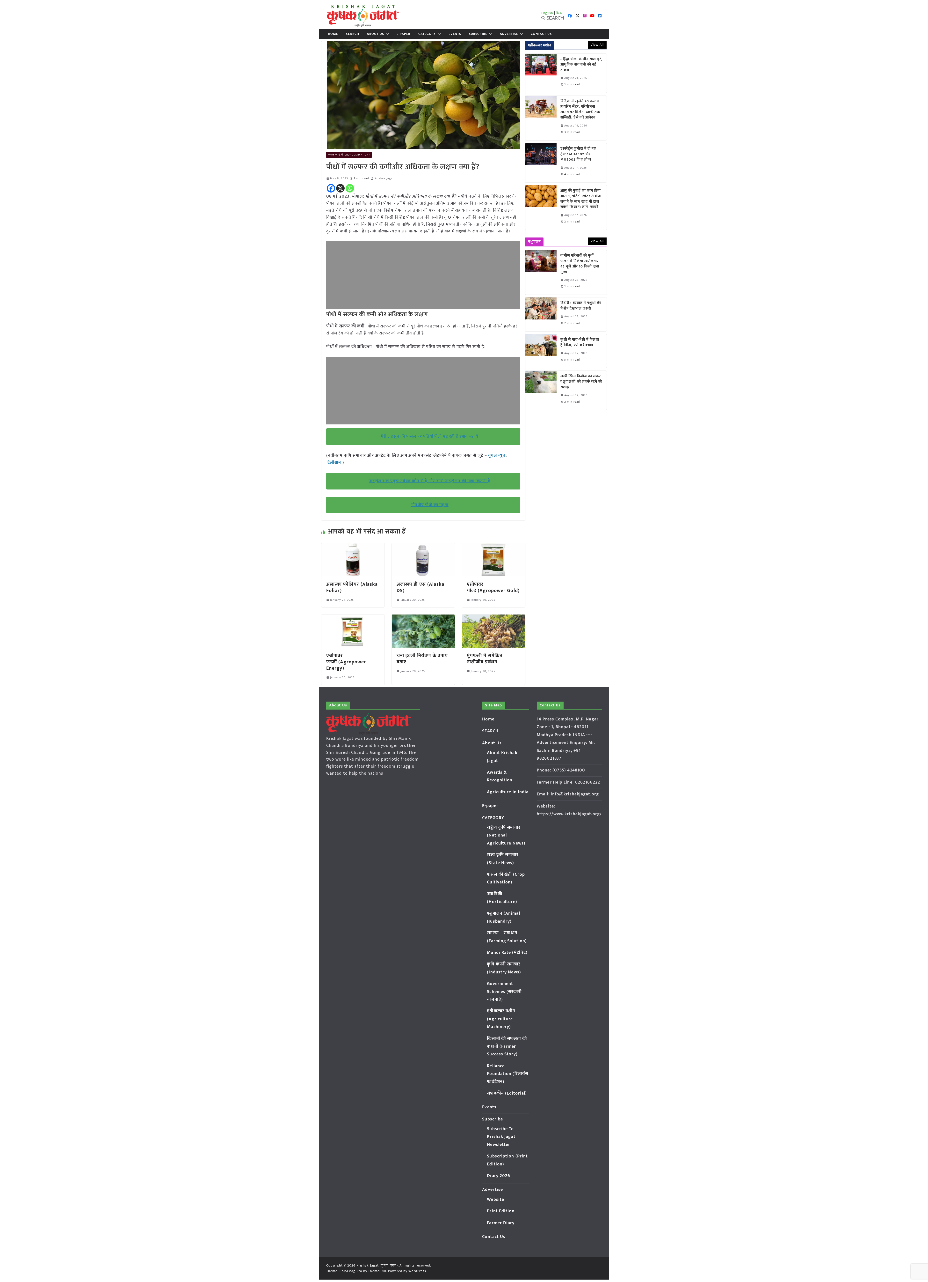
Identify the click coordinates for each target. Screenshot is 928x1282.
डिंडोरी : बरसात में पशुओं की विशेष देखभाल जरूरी (580, 305)
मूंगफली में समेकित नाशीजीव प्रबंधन (484, 659)
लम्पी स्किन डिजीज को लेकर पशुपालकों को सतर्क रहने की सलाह (581, 382)
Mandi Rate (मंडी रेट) (507, 952)
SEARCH (352, 34)
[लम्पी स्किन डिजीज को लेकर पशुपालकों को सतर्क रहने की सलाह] (541, 390)
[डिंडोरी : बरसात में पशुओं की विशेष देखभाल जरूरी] (541, 314)
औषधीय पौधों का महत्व (429, 505)
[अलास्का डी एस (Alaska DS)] (423, 546)
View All (597, 44)
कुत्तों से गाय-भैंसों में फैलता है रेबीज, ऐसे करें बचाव (579, 342)
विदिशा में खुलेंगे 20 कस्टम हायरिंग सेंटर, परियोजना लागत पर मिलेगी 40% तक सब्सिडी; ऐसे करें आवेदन (580, 109)
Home (333, 34)
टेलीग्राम (334, 462)
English (547, 13)
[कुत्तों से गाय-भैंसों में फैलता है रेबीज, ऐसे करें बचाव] (541, 351)
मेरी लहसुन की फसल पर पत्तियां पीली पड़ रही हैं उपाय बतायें (429, 436)
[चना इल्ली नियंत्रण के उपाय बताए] (423, 618)
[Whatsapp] (350, 188)
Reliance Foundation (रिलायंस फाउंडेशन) (507, 1073)
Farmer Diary (501, 1223)
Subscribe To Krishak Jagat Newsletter (501, 1136)
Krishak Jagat (384, 178)
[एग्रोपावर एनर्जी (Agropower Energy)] (352, 618)
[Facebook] (331, 188)
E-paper (404, 34)
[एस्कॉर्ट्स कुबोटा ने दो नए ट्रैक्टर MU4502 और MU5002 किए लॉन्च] (541, 162)
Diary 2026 (498, 1175)
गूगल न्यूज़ (496, 455)
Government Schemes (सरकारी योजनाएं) (504, 991)
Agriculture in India (508, 792)
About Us (375, 34)
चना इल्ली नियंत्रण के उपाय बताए (422, 659)
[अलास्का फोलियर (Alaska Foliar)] (352, 546)
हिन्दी (559, 13)
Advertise (509, 34)
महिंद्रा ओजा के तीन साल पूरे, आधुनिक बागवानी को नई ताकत (581, 65)
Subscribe (478, 34)
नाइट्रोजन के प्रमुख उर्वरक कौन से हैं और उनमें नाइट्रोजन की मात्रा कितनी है (429, 481)
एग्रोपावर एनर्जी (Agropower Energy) (346, 662)
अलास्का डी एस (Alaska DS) (421, 587)
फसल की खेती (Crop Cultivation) (349, 155)
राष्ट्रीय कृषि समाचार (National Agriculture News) (506, 835)
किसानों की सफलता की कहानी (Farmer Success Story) (507, 1046)
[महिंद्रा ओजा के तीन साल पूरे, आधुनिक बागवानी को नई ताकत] (541, 73)
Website (495, 1199)
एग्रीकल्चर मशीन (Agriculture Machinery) (501, 1019)
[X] (340, 188)
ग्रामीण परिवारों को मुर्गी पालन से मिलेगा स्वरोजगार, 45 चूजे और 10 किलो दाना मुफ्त (580, 264)
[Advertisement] (423, 275)
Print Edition (500, 1211)
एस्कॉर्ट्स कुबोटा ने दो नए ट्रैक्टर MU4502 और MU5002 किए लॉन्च (578, 154)
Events (455, 34)
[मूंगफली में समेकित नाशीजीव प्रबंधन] (493, 618)
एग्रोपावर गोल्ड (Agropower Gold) (493, 587)
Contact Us (541, 34)
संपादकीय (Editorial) (507, 1093)
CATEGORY (427, 34)
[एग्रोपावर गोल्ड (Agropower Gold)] (493, 546)
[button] (386, 34)
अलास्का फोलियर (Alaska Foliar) (352, 587)
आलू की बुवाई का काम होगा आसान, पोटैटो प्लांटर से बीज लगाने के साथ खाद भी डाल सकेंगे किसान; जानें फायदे (580, 199)
